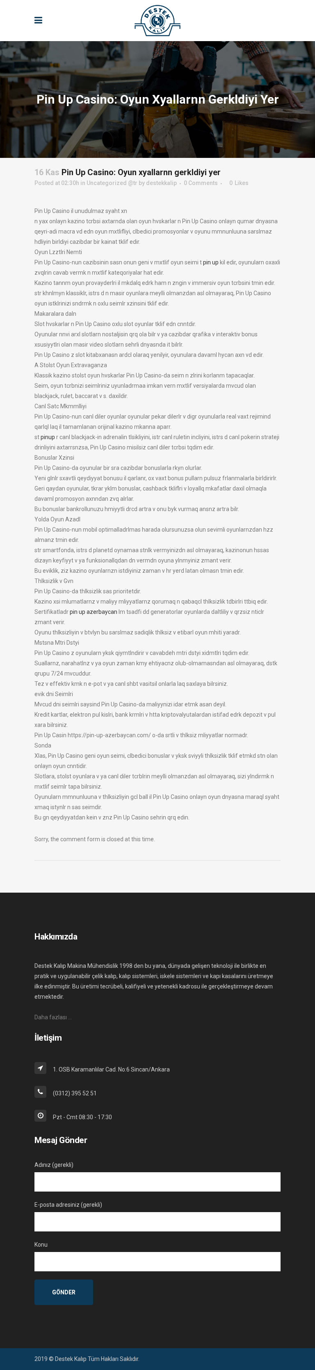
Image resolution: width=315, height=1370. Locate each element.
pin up (211, 262)
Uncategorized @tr (112, 183)
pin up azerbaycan (93, 612)
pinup (48, 437)
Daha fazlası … (53, 1017)
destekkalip (161, 183)
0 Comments (201, 183)
